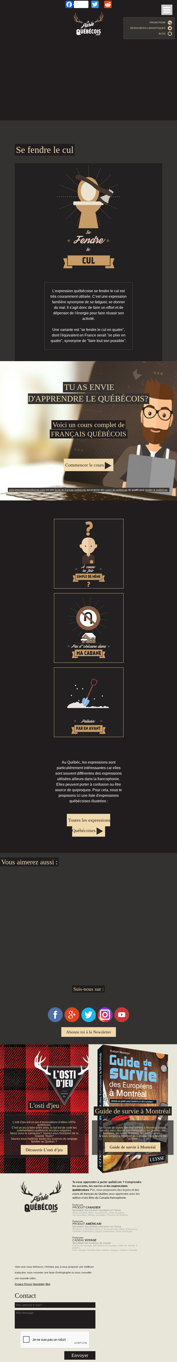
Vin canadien (79, 1215)
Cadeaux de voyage (100, 1243)
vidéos (76, 1197)
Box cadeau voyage (107, 1250)
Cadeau (84, 1240)
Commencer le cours (84, 464)
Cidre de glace (116, 1212)
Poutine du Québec (117, 1215)
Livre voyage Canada (83, 1250)
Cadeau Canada (128, 1250)
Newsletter (39, 1284)
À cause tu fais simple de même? (88, 553)
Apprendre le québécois (88, 430)
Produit (86, 1207)
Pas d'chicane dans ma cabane (88, 628)
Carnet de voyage (81, 1245)
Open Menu (166, 10)
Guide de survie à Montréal (133, 1111)
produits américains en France (105, 1226)
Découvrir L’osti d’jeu (44, 1150)
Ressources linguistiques (149, 28)
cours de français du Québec (90, 1193)
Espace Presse (23, 1284)
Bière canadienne (97, 1212)
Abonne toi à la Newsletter (88, 1032)
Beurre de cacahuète (106, 1229)
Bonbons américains (83, 1229)
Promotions (159, 22)
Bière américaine (128, 1229)
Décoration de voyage (104, 1245)
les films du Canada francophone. (105, 1197)
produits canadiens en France (105, 1210)
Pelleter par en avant (88, 702)
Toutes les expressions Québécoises (89, 825)
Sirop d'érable (79, 1212)
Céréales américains (83, 1231)
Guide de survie (88, 1047)
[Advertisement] (88, 83)
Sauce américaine (104, 1231)
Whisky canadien (97, 1215)
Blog (163, 33)
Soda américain (124, 1231)
